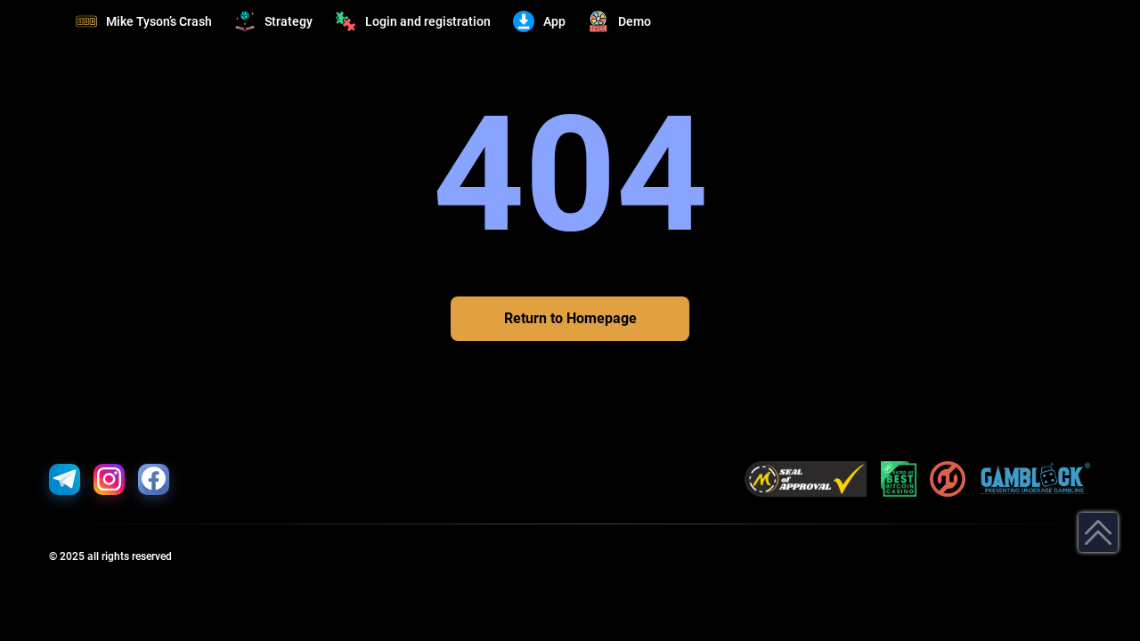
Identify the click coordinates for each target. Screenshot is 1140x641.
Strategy (289, 21)
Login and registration (428, 21)
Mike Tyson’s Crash (159, 21)
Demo (634, 21)
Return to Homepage (570, 318)
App (554, 21)
